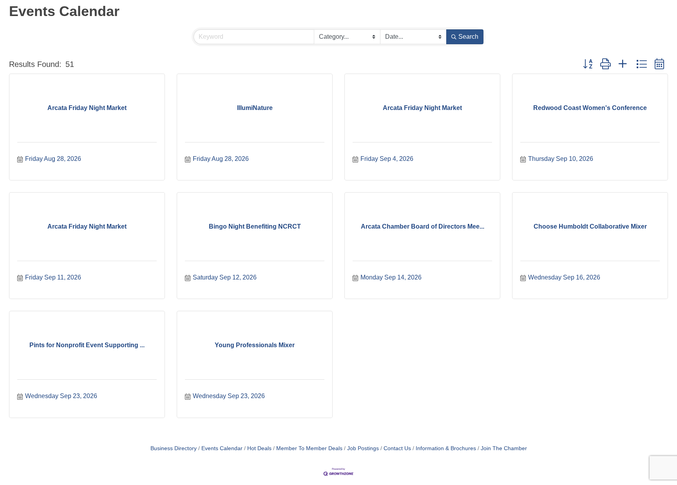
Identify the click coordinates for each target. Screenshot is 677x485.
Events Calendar (222, 448)
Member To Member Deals (309, 448)
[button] (587, 64)
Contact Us (397, 448)
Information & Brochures (446, 448)
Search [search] (468, 36)
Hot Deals (259, 448)
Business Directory (173, 448)
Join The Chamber (504, 448)
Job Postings (363, 448)
